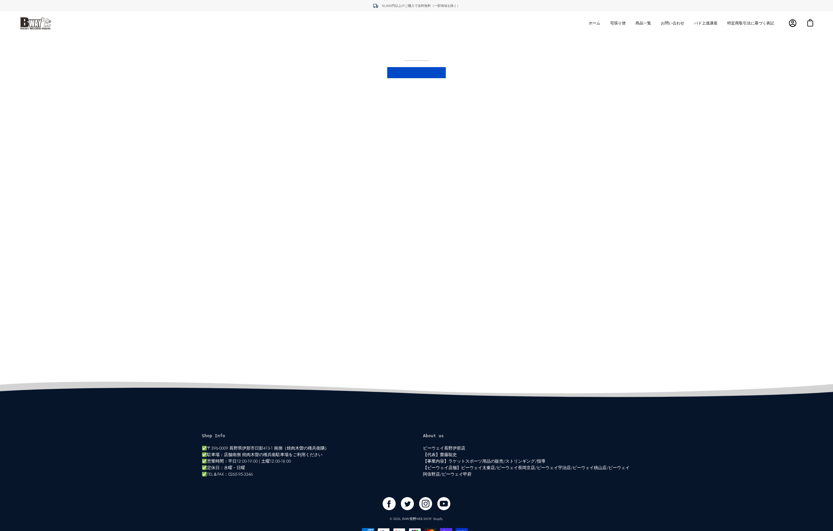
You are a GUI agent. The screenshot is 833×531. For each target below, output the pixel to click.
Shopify (437, 519)
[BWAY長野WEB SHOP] (36, 23)
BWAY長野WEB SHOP (416, 519)
